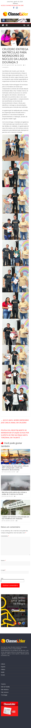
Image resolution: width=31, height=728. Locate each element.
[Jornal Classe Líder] (3, 25)
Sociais (3, 675)
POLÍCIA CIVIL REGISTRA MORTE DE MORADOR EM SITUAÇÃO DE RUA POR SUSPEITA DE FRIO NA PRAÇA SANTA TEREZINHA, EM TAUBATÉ (15, 434)
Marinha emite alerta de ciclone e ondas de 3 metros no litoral (14, 493)
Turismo (3, 684)
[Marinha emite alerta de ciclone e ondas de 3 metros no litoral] (15, 476)
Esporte (3, 667)
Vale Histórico (5, 689)
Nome (3, 560)
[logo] (13, 640)
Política (3, 669)
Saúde (2, 672)
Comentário (5, 536)
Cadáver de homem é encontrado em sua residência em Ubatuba (15, 518)
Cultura (3, 664)
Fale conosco (4, 692)
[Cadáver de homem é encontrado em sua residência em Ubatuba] (15, 501)
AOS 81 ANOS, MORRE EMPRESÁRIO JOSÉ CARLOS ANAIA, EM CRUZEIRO (15, 421)
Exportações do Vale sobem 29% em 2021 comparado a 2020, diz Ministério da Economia (15, 468)
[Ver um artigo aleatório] (28, 25)
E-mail (3, 570)
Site (2, 578)
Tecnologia (4, 695)
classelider (19, 65)
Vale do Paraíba (5, 687)
